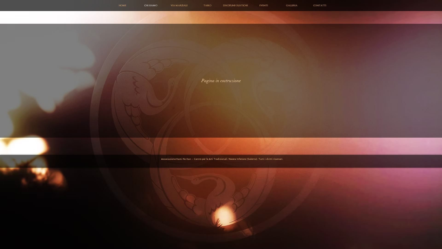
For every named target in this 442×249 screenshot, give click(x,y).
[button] (179, 5)
